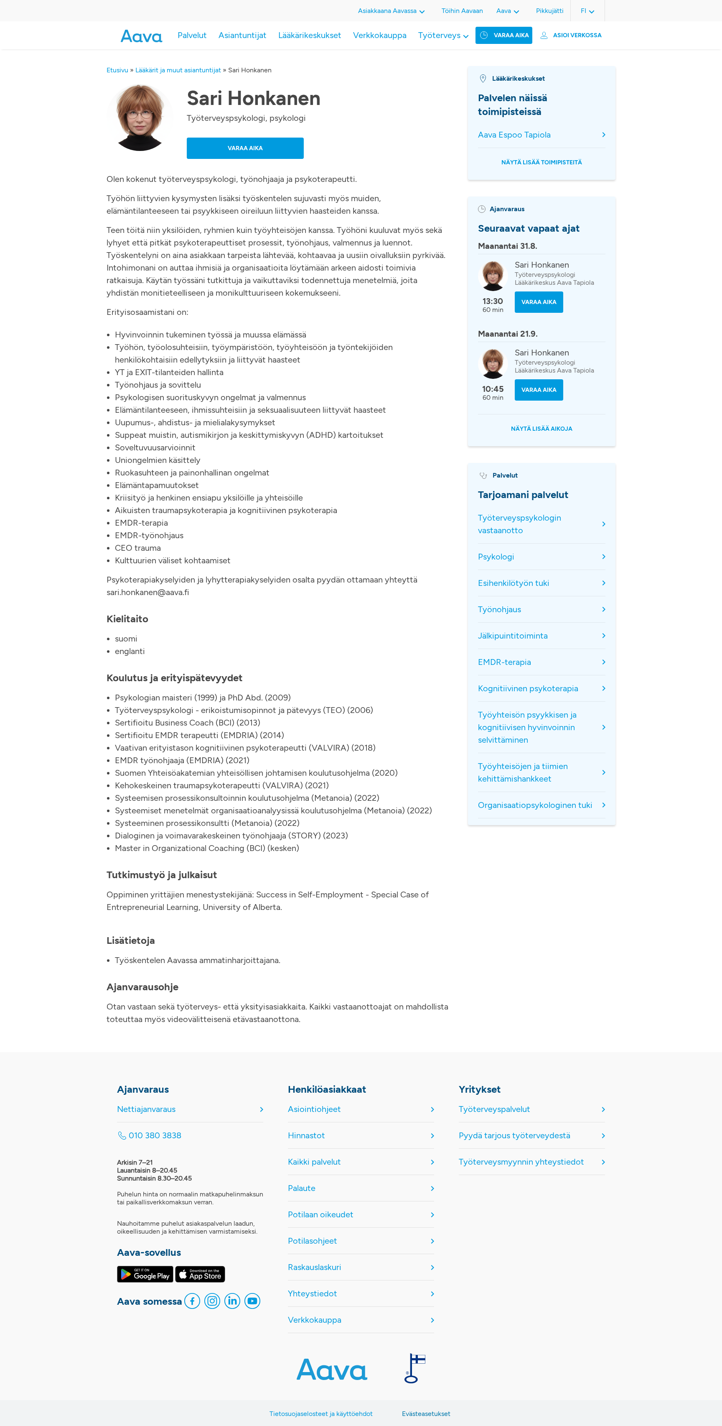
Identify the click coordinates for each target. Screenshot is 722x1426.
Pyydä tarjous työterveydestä (514, 1135)
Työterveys (439, 35)
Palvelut (192, 35)
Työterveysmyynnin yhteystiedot (521, 1162)
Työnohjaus (499, 609)
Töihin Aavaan (462, 11)
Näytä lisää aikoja (541, 428)
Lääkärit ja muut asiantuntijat (178, 70)
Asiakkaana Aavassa (387, 11)
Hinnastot (306, 1135)
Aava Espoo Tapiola (514, 135)
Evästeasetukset (426, 1414)
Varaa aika (511, 35)
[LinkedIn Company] (232, 1303)
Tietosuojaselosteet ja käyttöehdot (321, 1414)
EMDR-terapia (504, 662)
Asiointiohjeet (314, 1109)
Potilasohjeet (312, 1241)
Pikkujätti (550, 11)
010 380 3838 (155, 1135)
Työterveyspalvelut (494, 1109)
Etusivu (117, 70)
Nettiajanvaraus (146, 1109)
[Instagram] (212, 1303)
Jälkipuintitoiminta (513, 636)
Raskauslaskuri (314, 1267)
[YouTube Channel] (252, 1303)
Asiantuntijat (243, 35)
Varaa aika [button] (245, 148)
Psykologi (496, 557)
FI (583, 11)
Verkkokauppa (380, 35)
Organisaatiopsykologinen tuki (535, 805)
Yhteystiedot (312, 1293)
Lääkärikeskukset (309, 35)
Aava (503, 11)
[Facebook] (192, 1303)
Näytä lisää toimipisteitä (541, 162)
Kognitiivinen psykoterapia (528, 688)
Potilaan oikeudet (320, 1214)
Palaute (301, 1188)
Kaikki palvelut (314, 1162)
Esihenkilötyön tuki (513, 583)
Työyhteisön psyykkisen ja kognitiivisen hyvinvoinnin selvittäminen (527, 727)
